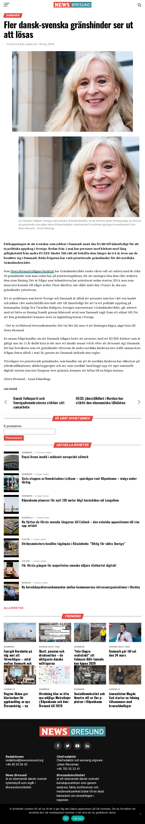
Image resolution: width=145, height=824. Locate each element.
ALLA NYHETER (13, 608)
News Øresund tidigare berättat (32, 271)
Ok (66, 818)
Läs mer (78, 818)
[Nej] (140, 814)
